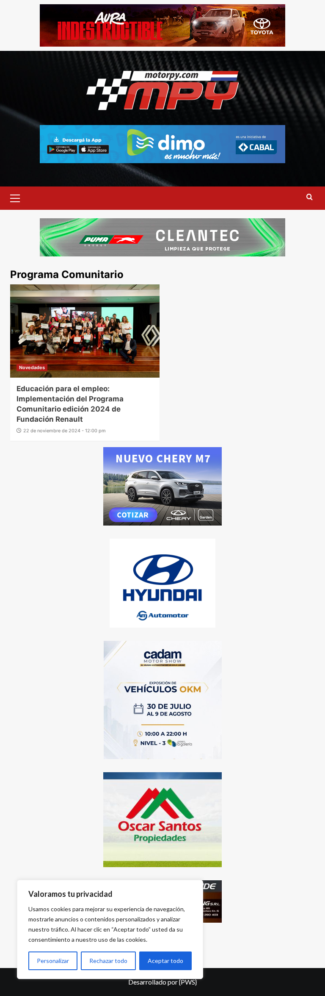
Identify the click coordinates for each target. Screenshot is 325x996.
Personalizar (53, 960)
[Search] (309, 197)
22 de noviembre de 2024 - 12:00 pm (64, 431)
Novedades (32, 367)
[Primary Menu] (18, 197)
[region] (110, 929)
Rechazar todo (108, 960)
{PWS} (188, 982)
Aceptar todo (165, 960)
